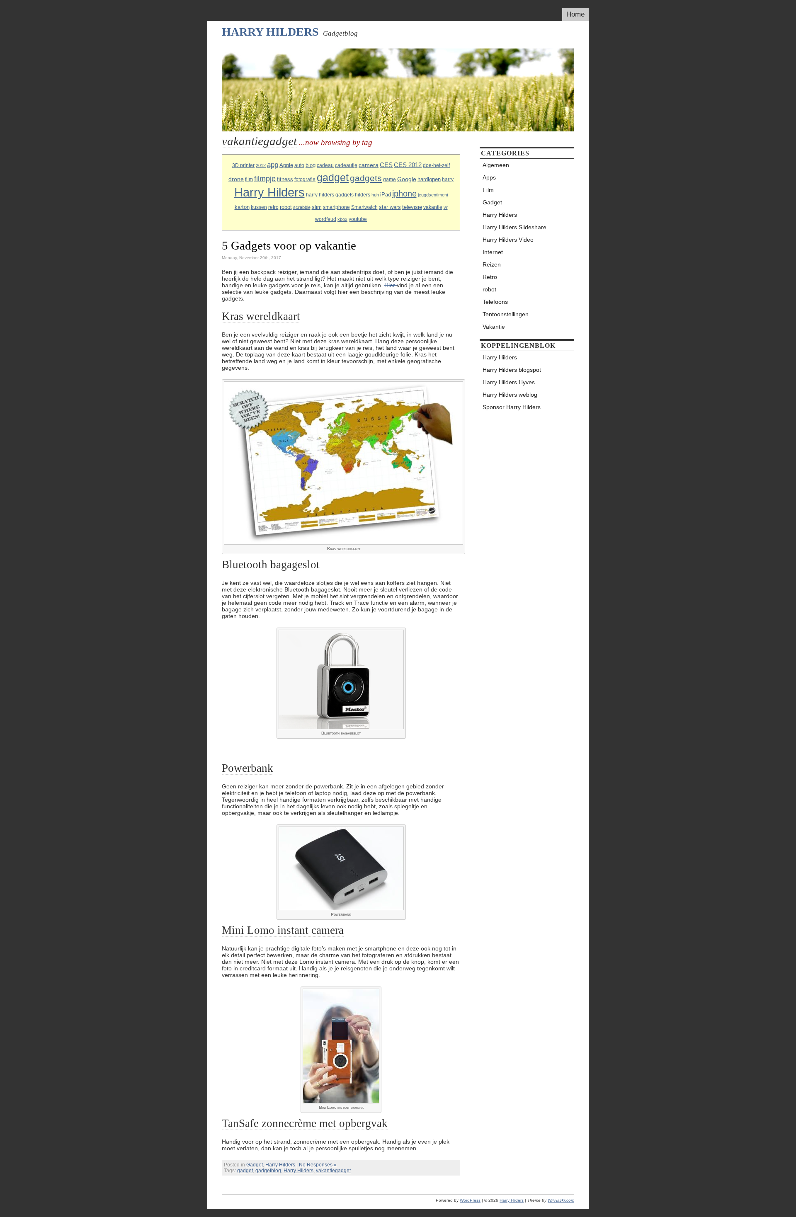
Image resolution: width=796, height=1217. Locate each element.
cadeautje (346, 165)
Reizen (492, 264)
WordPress (470, 1200)
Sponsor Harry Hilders (512, 407)
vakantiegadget (333, 1170)
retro (273, 207)
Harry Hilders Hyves (509, 382)
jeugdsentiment (433, 194)
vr (446, 207)
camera (369, 165)
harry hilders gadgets (330, 195)
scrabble (302, 207)
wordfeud (325, 219)
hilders (362, 195)
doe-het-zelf (436, 165)
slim (317, 207)
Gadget (254, 1165)
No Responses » (318, 1165)
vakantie (432, 207)
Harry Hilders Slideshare (514, 227)
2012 (261, 165)
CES (386, 165)
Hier (390, 285)
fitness (285, 179)
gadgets (366, 178)
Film (488, 190)
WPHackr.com (561, 1200)
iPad (385, 195)
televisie (412, 207)
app (272, 165)
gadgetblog (268, 1170)
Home (575, 14)
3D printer (243, 165)
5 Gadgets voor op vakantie (289, 245)
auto (299, 165)
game (389, 179)
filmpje (265, 178)
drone (236, 179)
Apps (489, 177)
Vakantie (494, 326)
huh (375, 194)
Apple (286, 165)
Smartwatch (364, 207)
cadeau (325, 165)
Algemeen (496, 165)
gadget (333, 177)
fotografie (304, 179)
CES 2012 (408, 165)
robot (286, 207)
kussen (259, 207)
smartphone (336, 207)
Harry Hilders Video (508, 239)
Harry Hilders (270, 31)
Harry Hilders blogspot (512, 369)
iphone (404, 193)
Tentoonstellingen (506, 314)
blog (310, 165)
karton (242, 207)
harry (448, 179)
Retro (490, 277)
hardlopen (429, 179)
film (249, 179)
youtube (358, 219)
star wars (390, 207)
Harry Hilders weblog (510, 394)
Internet (493, 252)
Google (406, 179)
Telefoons (495, 301)
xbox (342, 219)
